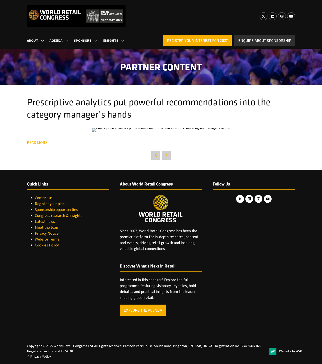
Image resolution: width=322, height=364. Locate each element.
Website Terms (47, 239)
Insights (110, 40)
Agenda (56, 40)
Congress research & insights (58, 215)
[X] (263, 16)
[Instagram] (282, 16)
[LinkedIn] (273, 16)
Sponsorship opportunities (56, 209)
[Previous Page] (155, 155)
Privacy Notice (46, 233)
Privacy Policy (40, 356)
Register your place (50, 204)
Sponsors (82, 40)
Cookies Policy (47, 245)
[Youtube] (291, 16)
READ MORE (37, 142)
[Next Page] (166, 155)
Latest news (45, 221)
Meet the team (47, 227)
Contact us (44, 198)
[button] (197, 40)
